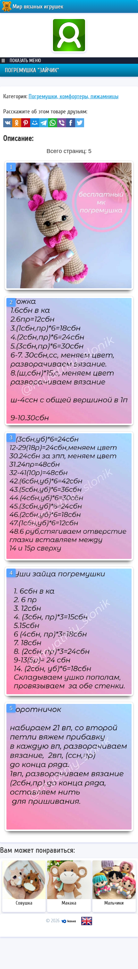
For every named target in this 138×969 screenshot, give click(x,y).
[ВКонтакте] (7, 122)
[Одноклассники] (16, 122)
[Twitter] (79, 122)
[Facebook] (70, 122)
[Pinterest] (25, 122)
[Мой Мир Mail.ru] (34, 122)
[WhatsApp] (52, 122)
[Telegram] (43, 122)
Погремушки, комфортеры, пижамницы (73, 96)
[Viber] (61, 122)
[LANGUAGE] (86, 921)
